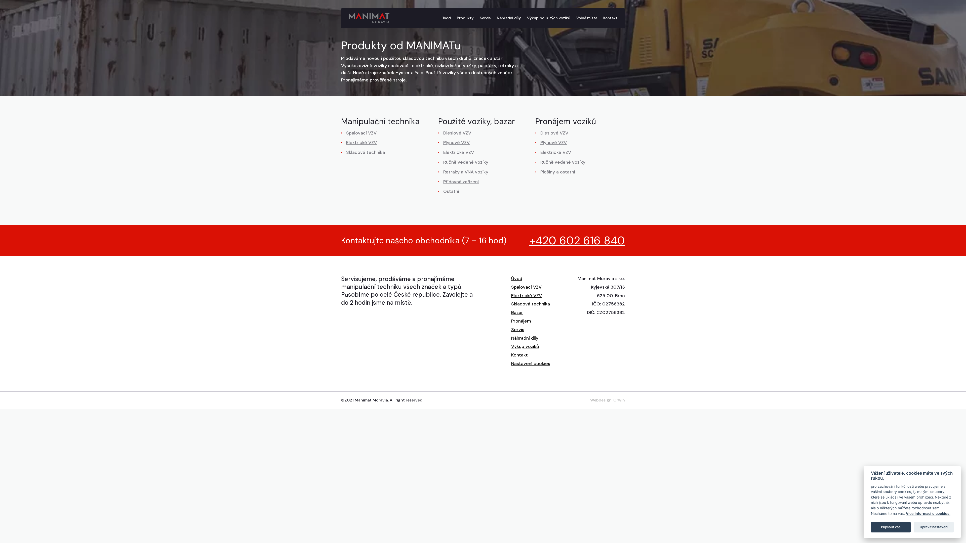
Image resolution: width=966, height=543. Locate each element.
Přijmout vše (891, 527)
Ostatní (451, 191)
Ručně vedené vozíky (465, 162)
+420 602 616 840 (577, 240)
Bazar (517, 312)
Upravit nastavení (934, 527)
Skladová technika (365, 152)
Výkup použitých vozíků (548, 18)
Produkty (465, 18)
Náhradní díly (509, 18)
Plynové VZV (456, 143)
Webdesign (601, 400)
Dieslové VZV (457, 133)
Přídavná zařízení (461, 182)
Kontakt (610, 18)
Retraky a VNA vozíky (465, 172)
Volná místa (586, 18)
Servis (485, 18)
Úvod (446, 18)
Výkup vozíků (525, 346)
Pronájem (521, 321)
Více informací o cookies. (928, 513)
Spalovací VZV (361, 133)
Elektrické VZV (361, 143)
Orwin (619, 400)
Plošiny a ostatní (557, 172)
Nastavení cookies (530, 363)
